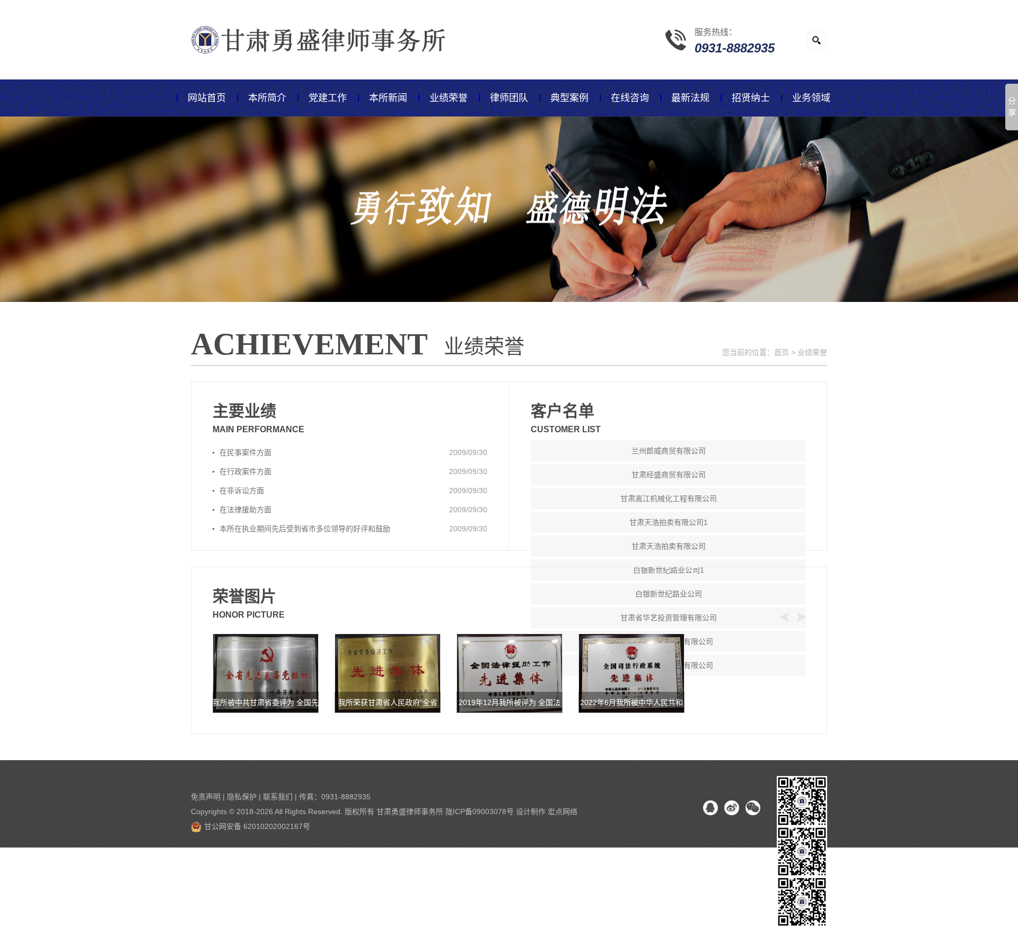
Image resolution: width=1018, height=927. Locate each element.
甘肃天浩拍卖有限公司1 (668, 522)
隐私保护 (242, 796)
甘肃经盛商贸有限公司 (668, 474)
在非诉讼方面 (242, 490)
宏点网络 (562, 811)
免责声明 (206, 796)
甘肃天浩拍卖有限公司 (668, 546)
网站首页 (207, 98)
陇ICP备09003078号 (479, 811)
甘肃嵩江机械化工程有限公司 (668, 498)
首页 (781, 352)
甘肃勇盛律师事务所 (409, 811)
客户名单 (562, 411)
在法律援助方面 (245, 509)
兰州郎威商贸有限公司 (668, 451)
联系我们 (278, 796)
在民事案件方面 (245, 452)
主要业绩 (244, 411)
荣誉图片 (244, 596)
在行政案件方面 (245, 471)
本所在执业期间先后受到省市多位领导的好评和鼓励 (305, 528)
